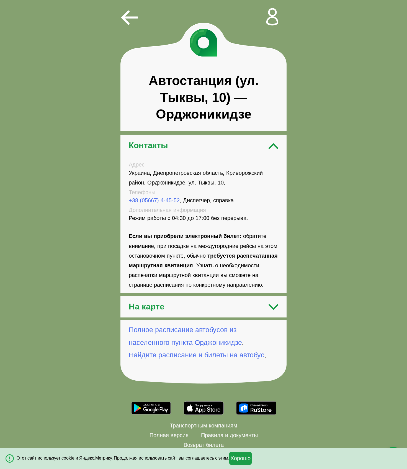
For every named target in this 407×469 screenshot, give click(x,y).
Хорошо (240, 458)
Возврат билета (204, 445)
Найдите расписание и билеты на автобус (196, 355)
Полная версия (169, 435)
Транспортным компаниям (203, 425)
